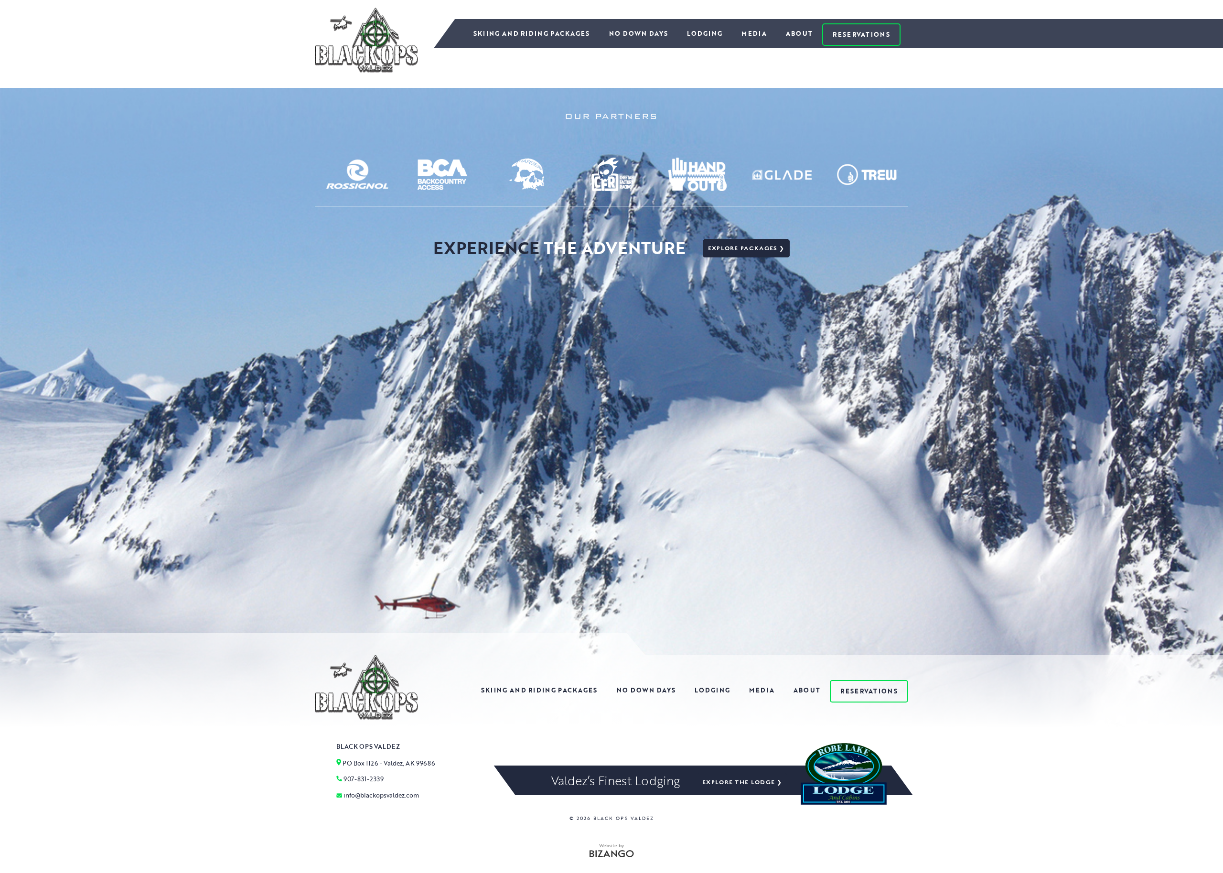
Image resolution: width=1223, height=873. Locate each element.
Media (754, 33)
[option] (357, 174)
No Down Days (638, 33)
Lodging (704, 33)
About (799, 33)
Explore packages (743, 248)
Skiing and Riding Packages (531, 33)
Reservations (861, 34)
